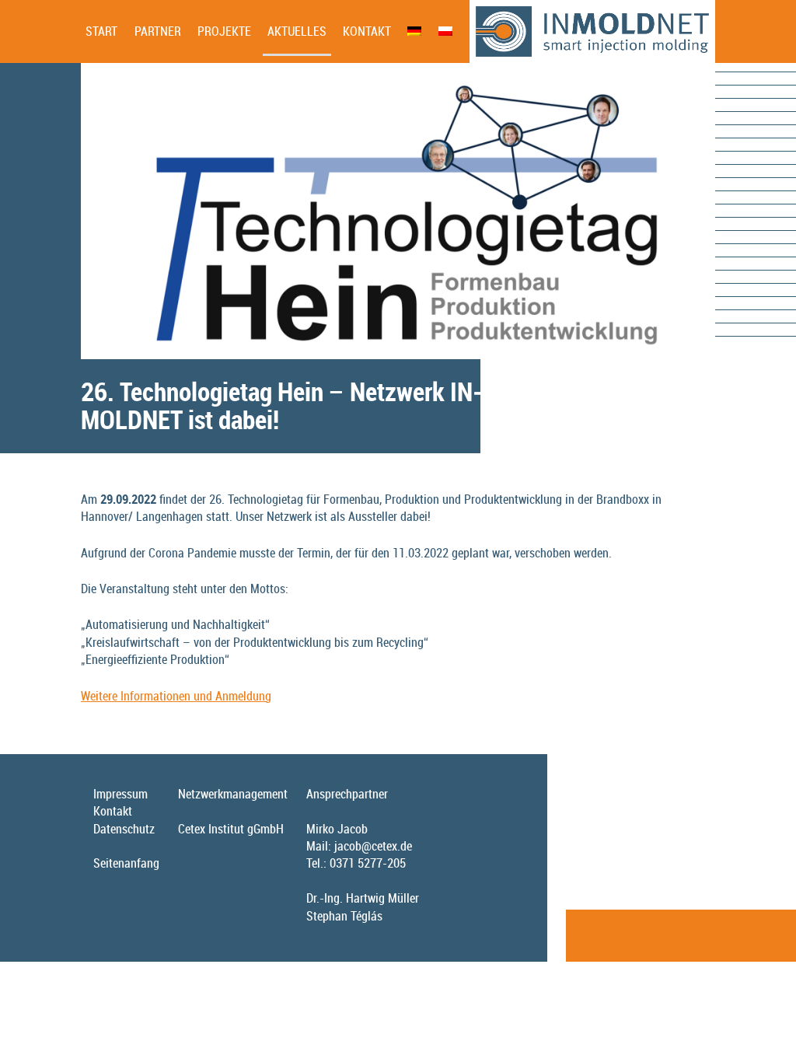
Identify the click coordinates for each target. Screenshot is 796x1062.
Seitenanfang (126, 863)
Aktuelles (296, 31)
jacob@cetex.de (373, 845)
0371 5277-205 (368, 863)
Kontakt (367, 31)
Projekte (224, 31)
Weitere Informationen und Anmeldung (176, 695)
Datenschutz (124, 828)
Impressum (120, 793)
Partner (157, 31)
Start (101, 31)
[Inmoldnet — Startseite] (592, 31)
